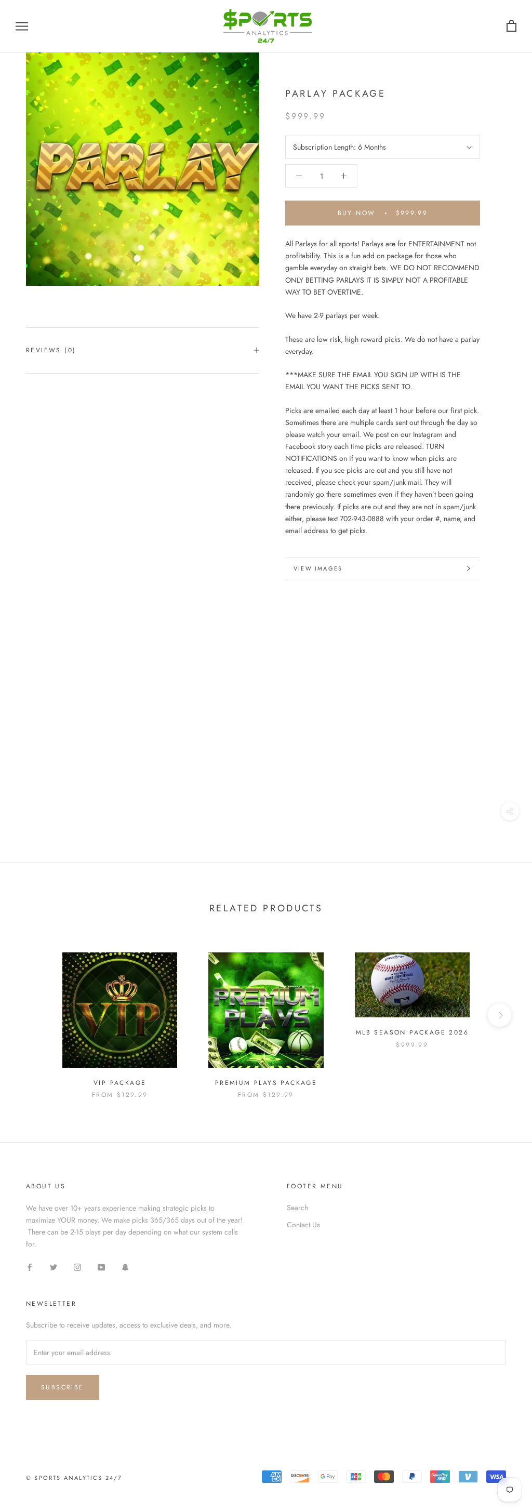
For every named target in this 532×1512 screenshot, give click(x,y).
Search (297, 1207)
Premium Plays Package (266, 1082)
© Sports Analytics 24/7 (74, 1478)
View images (318, 568)
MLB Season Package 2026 (412, 1032)
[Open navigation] (22, 26)
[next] (499, 1015)
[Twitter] (53, 1266)
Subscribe (62, 1387)
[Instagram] (77, 1266)
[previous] (32, 1015)
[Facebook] (29, 1266)
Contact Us (303, 1224)
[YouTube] (101, 1266)
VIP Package (120, 1082)
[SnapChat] (125, 1266)
